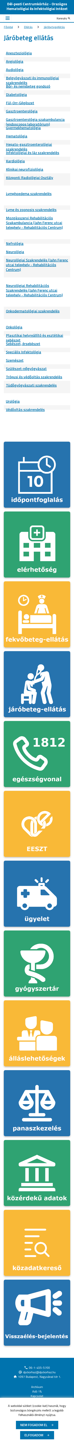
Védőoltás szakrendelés (25, 409)
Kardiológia (15, 161)
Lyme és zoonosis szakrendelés (31, 210)
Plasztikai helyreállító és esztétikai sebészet (34, 337)
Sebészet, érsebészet (23, 344)
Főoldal (8, 27)
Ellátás (28, 27)
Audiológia (15, 69)
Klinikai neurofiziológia (24, 169)
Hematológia (16, 136)
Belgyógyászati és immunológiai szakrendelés (32, 80)
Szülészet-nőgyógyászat (26, 368)
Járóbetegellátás (54, 27)
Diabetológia (16, 94)
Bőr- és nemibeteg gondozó (28, 86)
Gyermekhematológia (23, 128)
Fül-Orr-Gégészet (20, 103)
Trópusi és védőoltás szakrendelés (34, 377)
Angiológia (14, 61)
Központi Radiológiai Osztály (29, 177)
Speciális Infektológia (23, 352)
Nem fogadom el (33, 1424)
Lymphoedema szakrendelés (29, 193)
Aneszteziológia (19, 53)
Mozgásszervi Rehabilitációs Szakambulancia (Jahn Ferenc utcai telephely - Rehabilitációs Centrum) (34, 222)
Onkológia (14, 327)
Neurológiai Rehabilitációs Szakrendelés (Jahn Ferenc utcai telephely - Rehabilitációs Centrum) (34, 290)
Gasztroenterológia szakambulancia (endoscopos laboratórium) (35, 121)
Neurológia (15, 252)
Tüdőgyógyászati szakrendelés (31, 385)
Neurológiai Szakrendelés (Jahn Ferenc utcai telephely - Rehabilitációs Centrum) (37, 264)
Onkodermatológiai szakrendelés (33, 311)
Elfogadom (33, 1435)
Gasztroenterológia (22, 111)
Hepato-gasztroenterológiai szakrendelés (29, 146)
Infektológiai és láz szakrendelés (32, 153)
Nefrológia (15, 243)
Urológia (13, 401)
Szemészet (15, 360)
